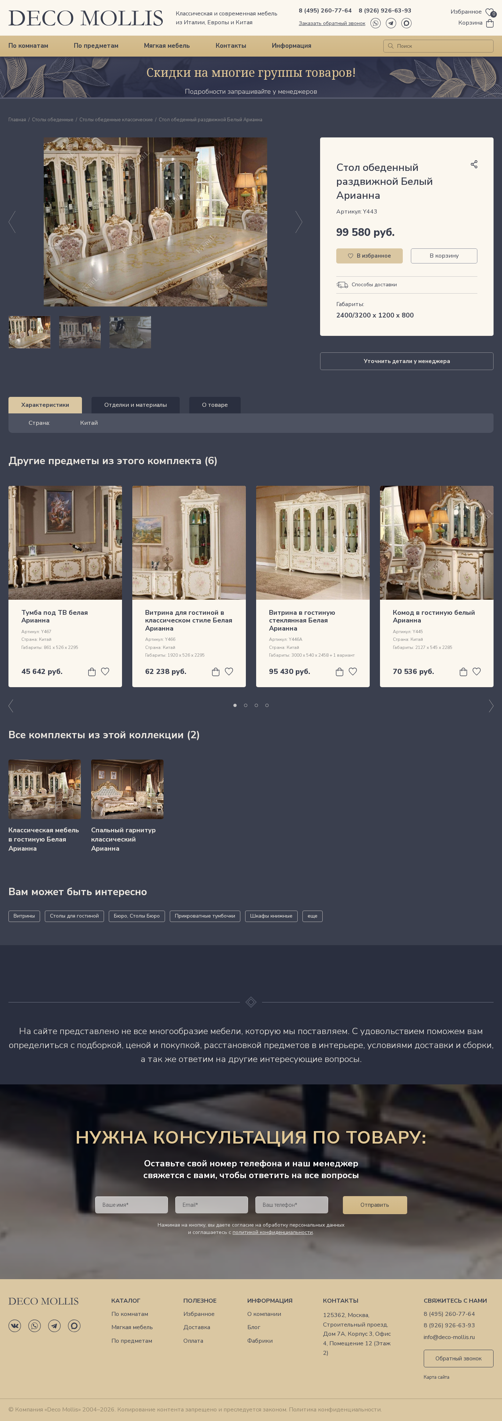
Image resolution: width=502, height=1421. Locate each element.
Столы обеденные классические (116, 120)
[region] (155, 332)
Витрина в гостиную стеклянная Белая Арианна (302, 620)
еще (313, 915)
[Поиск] (391, 46)
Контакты (231, 46)
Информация (291, 46)
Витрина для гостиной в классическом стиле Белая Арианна (188, 620)
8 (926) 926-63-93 (385, 11)
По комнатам (28, 46)
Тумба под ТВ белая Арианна (54, 616)
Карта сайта (436, 1378)
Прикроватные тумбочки (205, 915)
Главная (17, 120)
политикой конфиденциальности (273, 1232)
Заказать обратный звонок (332, 23)
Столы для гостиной (74, 915)
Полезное (199, 1301)
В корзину (444, 256)
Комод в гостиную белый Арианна (434, 616)
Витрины (24, 915)
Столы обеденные (52, 120)
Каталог (125, 1301)
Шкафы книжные (271, 915)
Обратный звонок (458, 1358)
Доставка (196, 1327)
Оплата (193, 1341)
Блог (253, 1327)
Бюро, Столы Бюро (137, 915)
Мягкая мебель (167, 46)
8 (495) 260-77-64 (325, 11)
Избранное (199, 1314)
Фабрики (260, 1341)
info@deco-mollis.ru (449, 1337)
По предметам (96, 46)
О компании (264, 1314)
